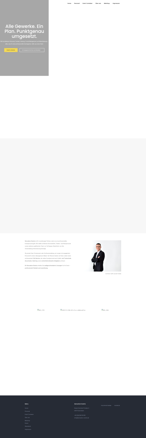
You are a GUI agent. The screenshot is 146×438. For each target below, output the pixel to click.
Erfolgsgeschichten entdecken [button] (31, 50)
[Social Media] (112, 276)
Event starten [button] (11, 50)
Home (69, 3)
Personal (77, 3)
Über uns (98, 3)
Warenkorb (28, 426)
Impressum (116, 3)
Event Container (87, 3)
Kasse (26, 423)
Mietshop (107, 3)
